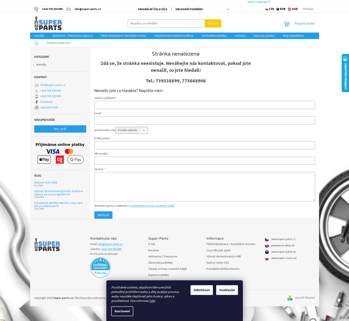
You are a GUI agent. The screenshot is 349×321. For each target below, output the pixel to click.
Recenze (153, 250)
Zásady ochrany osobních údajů (167, 269)
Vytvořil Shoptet (305, 298)
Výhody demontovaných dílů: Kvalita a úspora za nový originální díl (58, 192)
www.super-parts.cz (283, 239)
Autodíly (41, 65)
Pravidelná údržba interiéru (223, 269)
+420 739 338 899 (50, 91)
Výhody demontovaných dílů (224, 257)
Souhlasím (227, 290)
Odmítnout (202, 290)
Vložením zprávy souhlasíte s (134, 206)
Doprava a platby (158, 275)
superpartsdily (49, 107)
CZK (271, 9)
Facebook (46, 102)
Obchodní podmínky (189, 9)
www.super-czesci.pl (283, 258)
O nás (151, 244)
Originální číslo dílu (152, 9)
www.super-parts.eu (283, 252)
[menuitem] (39, 36)
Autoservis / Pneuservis (162, 257)
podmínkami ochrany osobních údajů (152, 206)
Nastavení (122, 311)
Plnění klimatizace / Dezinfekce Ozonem (231, 244)
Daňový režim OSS (45, 182)
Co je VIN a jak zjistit (218, 250)
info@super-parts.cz (52, 85)
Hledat (213, 23)
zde (152, 301)
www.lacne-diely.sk (282, 246)
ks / (60, 129)
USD (295, 9)
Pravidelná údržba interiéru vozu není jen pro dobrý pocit (58, 204)
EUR (282, 9)
